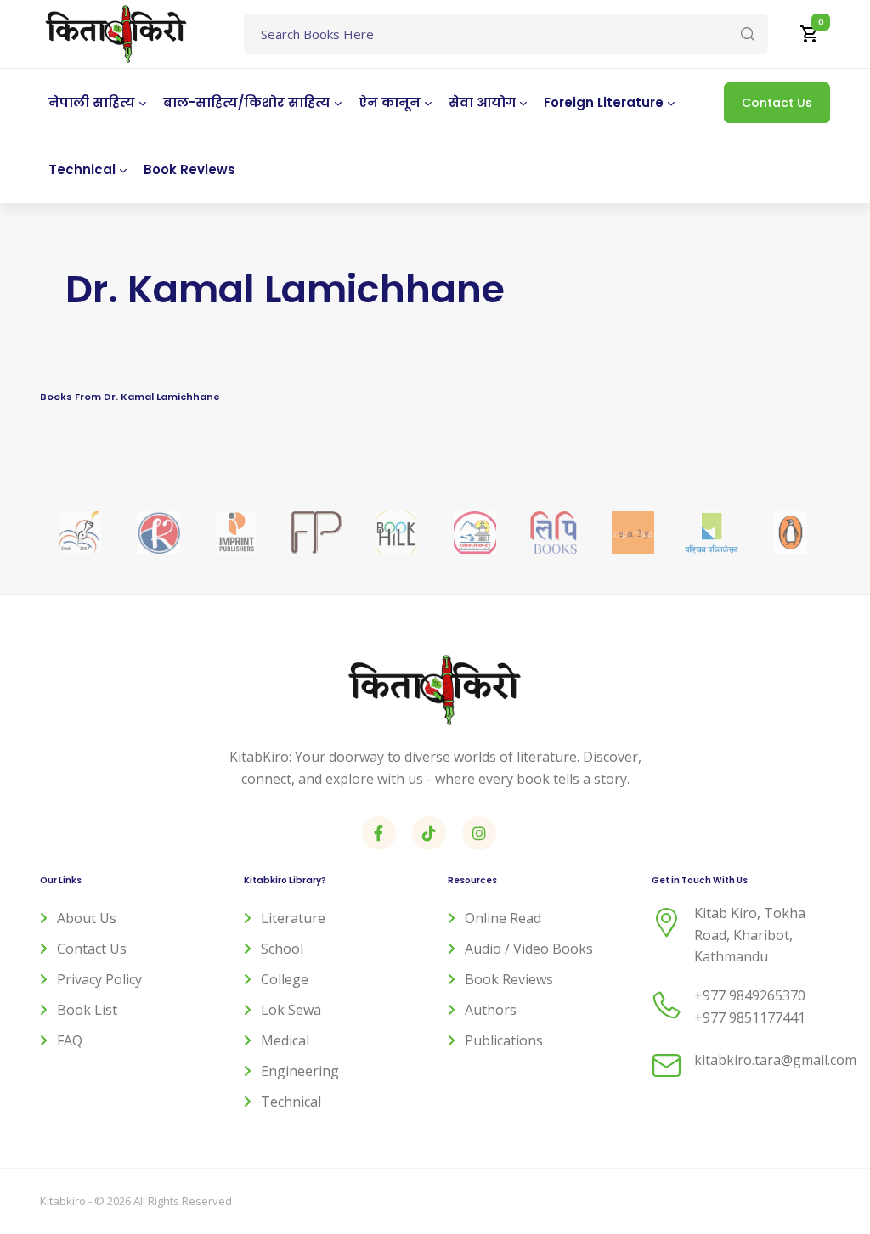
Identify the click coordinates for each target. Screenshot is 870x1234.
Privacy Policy (99, 979)
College (284, 979)
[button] (809, 34)
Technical (291, 1101)
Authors (491, 1009)
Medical (285, 1040)
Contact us (92, 948)
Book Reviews (509, 979)
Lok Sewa (291, 1009)
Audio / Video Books (529, 948)
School (282, 948)
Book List (87, 1009)
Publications (504, 1040)
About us (86, 918)
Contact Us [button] (777, 102)
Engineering (300, 1070)
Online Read (503, 918)
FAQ (69, 1040)
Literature (293, 918)
